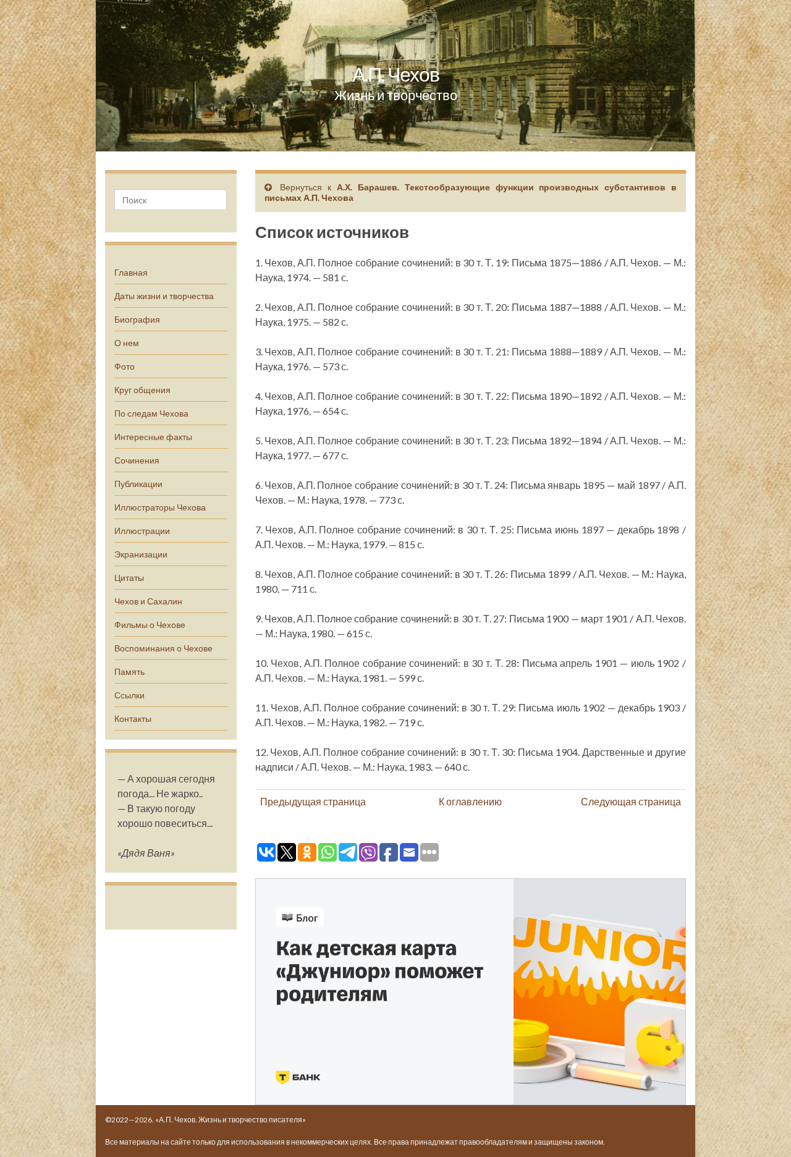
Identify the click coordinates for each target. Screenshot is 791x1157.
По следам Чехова (151, 413)
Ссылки (129, 695)
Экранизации (140, 554)
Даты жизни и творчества (164, 295)
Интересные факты (153, 436)
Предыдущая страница (313, 801)
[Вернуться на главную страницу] (395, 75)
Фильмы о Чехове (149, 624)
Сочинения (136, 460)
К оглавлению (470, 801)
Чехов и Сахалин (148, 601)
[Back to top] (763, 1129)
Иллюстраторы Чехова (160, 507)
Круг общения (142, 389)
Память (129, 671)
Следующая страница (631, 801)
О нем (126, 342)
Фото (124, 366)
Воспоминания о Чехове (163, 648)
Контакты (132, 718)
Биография (137, 319)
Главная (131, 272)
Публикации (138, 483)
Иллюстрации (142, 530)
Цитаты (129, 577)
